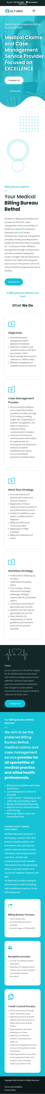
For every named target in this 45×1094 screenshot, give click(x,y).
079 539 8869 (18, 2)
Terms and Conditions (13, 1087)
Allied (20, 232)
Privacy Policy (10, 1090)
